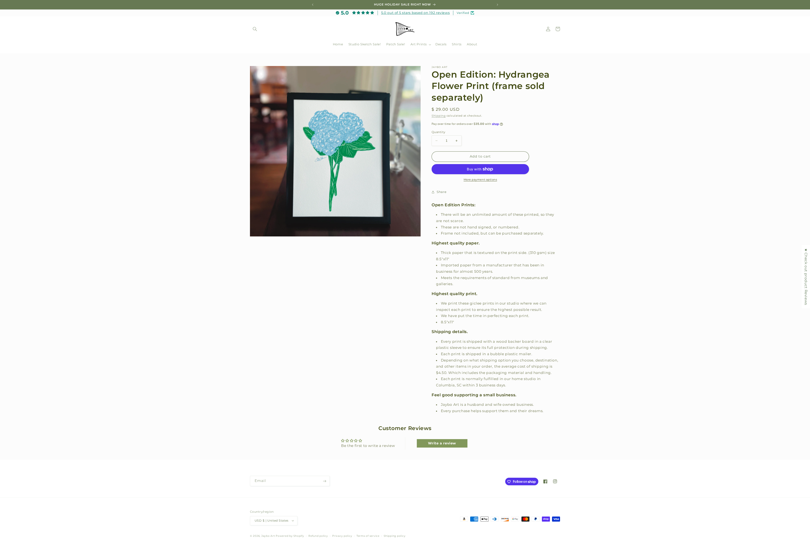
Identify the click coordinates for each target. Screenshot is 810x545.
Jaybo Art (268, 535)
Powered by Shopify (290, 535)
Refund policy (318, 535)
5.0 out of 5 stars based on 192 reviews (415, 13)
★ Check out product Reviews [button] (806, 276)
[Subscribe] (324, 481)
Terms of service (367, 535)
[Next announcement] (497, 4)
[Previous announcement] (312, 4)
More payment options (480, 179)
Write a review (442, 443)
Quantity (438, 132)
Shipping (439, 115)
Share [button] (441, 192)
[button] (255, 29)
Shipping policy (394, 535)
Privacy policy (342, 535)
